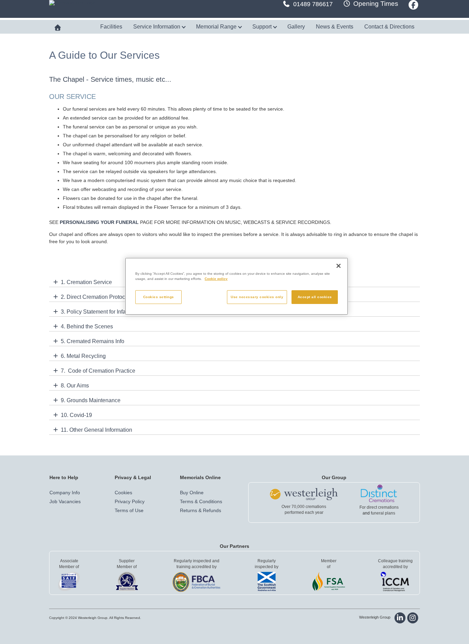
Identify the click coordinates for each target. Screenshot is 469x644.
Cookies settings (158, 297)
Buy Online (192, 492)
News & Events (334, 27)
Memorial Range (217, 27)
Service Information (157, 27)
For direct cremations (379, 507)
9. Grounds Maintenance (91, 400)
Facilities (111, 27)
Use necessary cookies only (257, 297)
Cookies (123, 492)
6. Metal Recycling (83, 356)
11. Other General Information (96, 430)
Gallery (296, 27)
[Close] (338, 265)
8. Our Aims (75, 385)
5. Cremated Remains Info (92, 341)
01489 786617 (313, 4)
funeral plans (383, 513)
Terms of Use (129, 510)
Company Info (64, 492)
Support (262, 27)
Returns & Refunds (200, 510)
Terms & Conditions (201, 501)
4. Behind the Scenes (87, 326)
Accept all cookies (315, 297)
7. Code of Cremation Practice (98, 371)
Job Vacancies (65, 501)
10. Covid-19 (76, 415)
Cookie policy (216, 279)
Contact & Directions (389, 27)
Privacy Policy (130, 501)
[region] (236, 286)
